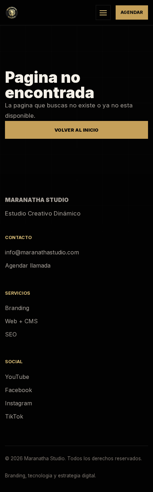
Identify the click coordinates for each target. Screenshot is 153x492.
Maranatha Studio (37, 199)
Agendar (132, 12)
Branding (17, 307)
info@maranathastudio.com (42, 252)
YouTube (17, 376)
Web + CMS (21, 321)
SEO (11, 334)
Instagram (18, 403)
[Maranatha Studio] (48, 12)
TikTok (14, 416)
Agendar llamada (28, 265)
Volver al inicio (76, 130)
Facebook (18, 390)
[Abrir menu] (103, 12)
